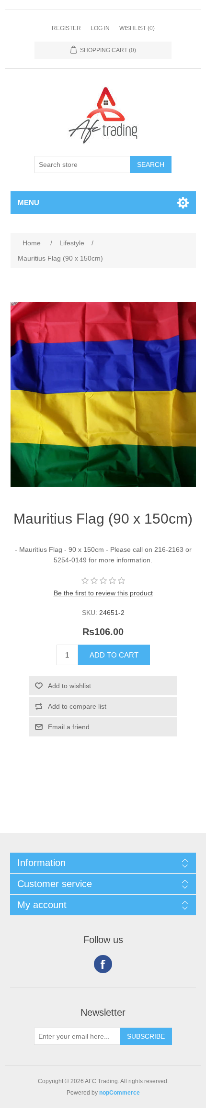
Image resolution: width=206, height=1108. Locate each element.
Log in (100, 28)
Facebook (103, 964)
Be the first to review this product (103, 593)
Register (66, 28)
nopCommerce (119, 1092)
